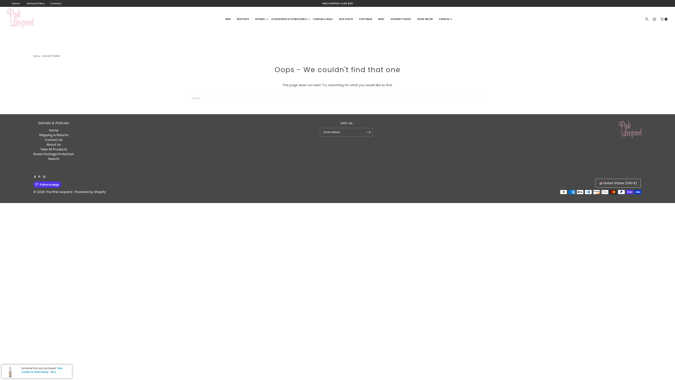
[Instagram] (44, 177)
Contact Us (54, 140)
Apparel (260, 19)
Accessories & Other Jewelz (289, 19)
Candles (444, 19)
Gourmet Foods (401, 19)
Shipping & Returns (54, 135)
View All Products (53, 149)
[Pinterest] (39, 177)
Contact (55, 3)
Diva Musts (346, 19)
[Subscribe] (368, 132)
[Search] (647, 19)
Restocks (243, 19)
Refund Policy (35, 3)
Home (16, 3)
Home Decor (425, 19)
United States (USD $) (620, 183)
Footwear (365, 19)
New (228, 19)
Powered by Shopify (90, 192)
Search (53, 159)
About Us (54, 144)
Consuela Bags (323, 19)
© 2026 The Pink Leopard (52, 192)
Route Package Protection (53, 154)
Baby (381, 19)
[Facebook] (35, 177)
